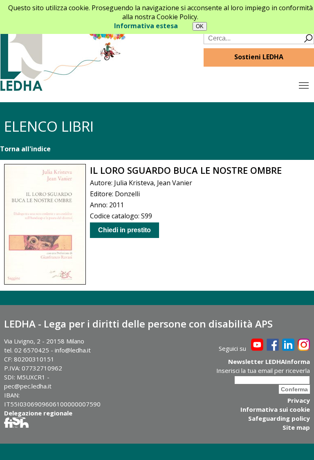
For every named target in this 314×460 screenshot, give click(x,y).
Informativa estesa (146, 25)
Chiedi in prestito (124, 230)
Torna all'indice (25, 148)
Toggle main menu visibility (304, 85)
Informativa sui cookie (275, 409)
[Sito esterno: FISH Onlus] (16, 425)
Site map (296, 427)
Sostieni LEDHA (258, 56)
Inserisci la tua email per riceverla (263, 370)
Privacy (298, 400)
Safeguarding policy (279, 418)
